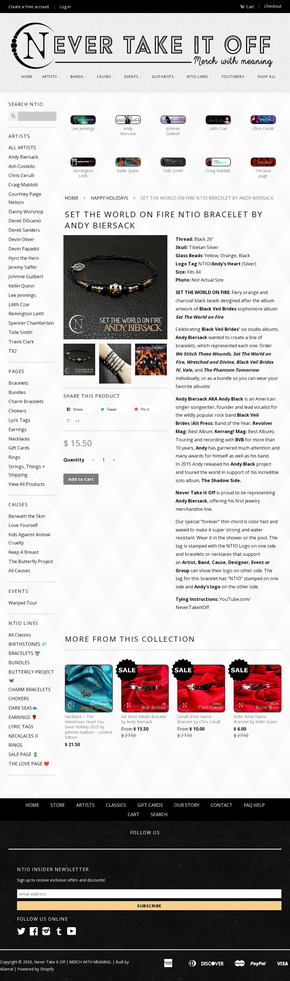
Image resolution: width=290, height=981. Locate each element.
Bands (78, 76)
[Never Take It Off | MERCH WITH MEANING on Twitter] (21, 933)
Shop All (266, 76)
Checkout (273, 6)
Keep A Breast (23, 552)
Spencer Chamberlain (31, 323)
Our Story (186, 805)
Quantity (73, 460)
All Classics (19, 635)
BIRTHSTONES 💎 (27, 644)
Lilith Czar (19, 304)
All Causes (19, 570)
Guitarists (163, 76)
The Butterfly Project (30, 561)
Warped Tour (22, 603)
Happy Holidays (109, 198)
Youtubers (233, 76)
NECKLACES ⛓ (23, 736)
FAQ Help (254, 805)
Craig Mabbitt (23, 185)
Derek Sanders (24, 230)
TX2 (12, 351)
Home (27, 76)
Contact (222, 805)
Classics (116, 805)
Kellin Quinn (21, 286)
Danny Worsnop (25, 211)
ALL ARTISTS (22, 147)
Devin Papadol (23, 249)
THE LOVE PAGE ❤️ (28, 764)
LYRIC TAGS (20, 726)
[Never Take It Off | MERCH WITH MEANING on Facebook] (33, 933)
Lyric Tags (19, 420)
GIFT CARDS (150, 805)
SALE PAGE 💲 (23, 754)
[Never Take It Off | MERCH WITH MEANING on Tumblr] (59, 933)
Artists (50, 76)
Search (159, 814)
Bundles (17, 392)
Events (132, 76)
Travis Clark (21, 342)
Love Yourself (23, 525)
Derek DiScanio (24, 221)
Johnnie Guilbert (25, 276)
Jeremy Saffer (22, 267)
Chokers (17, 411)
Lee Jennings (22, 295)
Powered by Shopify (36, 969)
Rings (14, 457)
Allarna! (6, 969)
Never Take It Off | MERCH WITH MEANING (72, 962)
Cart (249, 6)
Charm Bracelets (26, 401)
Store (57, 805)
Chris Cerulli (21, 175)
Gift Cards (18, 448)
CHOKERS (18, 698)
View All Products (26, 484)
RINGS (15, 745)
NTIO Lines (198, 76)
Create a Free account (28, 6)
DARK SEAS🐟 (23, 708)
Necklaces (19, 439)
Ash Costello (21, 166)
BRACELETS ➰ (24, 653)
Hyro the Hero (23, 258)
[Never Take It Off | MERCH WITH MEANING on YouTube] (71, 933)
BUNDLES (19, 662)
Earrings (17, 429)
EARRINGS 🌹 (22, 717)
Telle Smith (20, 332)
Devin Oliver (21, 239)
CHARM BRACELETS (29, 689)
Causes (104, 76)
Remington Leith (26, 313)
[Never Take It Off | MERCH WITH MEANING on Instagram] (46, 933)
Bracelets (18, 383)
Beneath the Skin (26, 516)
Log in (65, 6)
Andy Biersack (23, 157)
